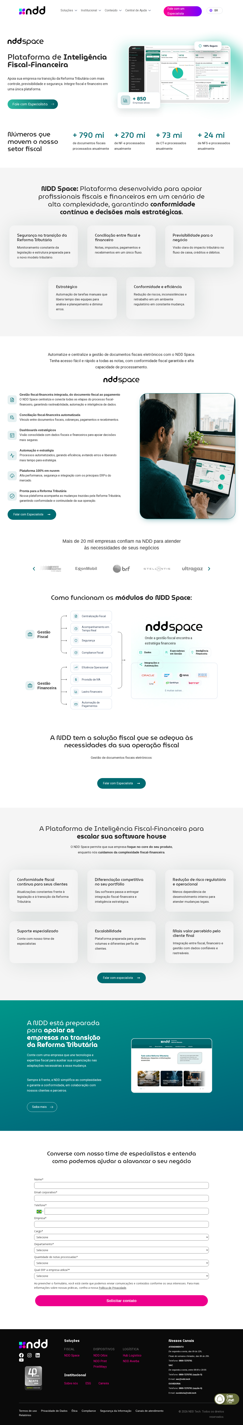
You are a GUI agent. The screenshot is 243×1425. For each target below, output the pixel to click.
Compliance (89, 1410)
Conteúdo (111, 10)
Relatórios (25, 1415)
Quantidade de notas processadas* (56, 1257)
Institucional (89, 10)
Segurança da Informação (115, 1410)
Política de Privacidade (112, 1288)
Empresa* (40, 1218)
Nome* (38, 1179)
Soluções (67, 10)
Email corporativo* (45, 1192)
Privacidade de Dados (54, 1410)
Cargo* (38, 1231)
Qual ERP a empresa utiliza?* (52, 1270)
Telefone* (40, 1205)
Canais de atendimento (149, 1410)
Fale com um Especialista (175, 11)
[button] (34, 568)
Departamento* (44, 1244)
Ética (74, 1410)
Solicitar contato (121, 1301)
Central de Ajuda (136, 10)
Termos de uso (28, 1410)
